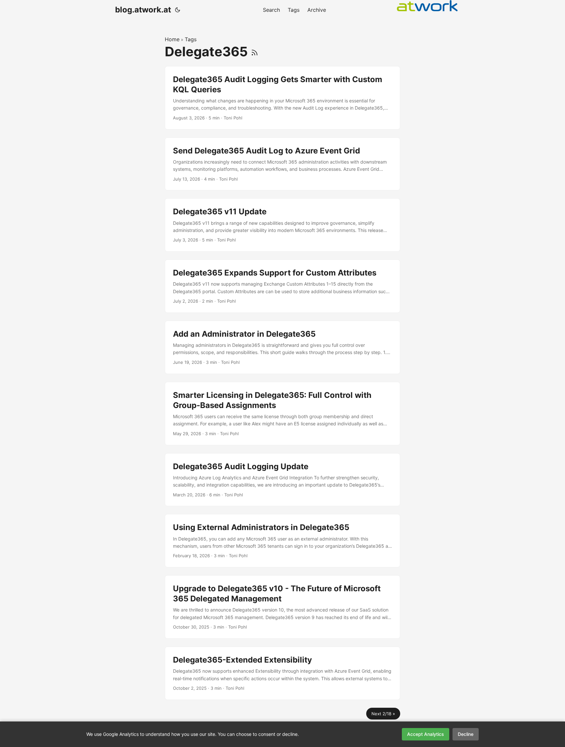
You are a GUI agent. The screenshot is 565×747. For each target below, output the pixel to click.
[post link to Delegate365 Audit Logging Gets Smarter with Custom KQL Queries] (282, 97)
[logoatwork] (427, 5)
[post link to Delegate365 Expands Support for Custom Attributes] (282, 286)
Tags (191, 39)
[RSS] (254, 52)
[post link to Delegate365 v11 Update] (282, 225)
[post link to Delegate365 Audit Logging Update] (282, 480)
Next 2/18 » (383, 713)
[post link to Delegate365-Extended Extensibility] (282, 673)
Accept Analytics (425, 734)
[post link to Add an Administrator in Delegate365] (282, 347)
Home (172, 39)
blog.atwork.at (143, 9)
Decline (465, 734)
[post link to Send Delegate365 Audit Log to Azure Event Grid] (282, 164)
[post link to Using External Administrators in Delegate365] (282, 540)
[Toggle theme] (177, 10)
